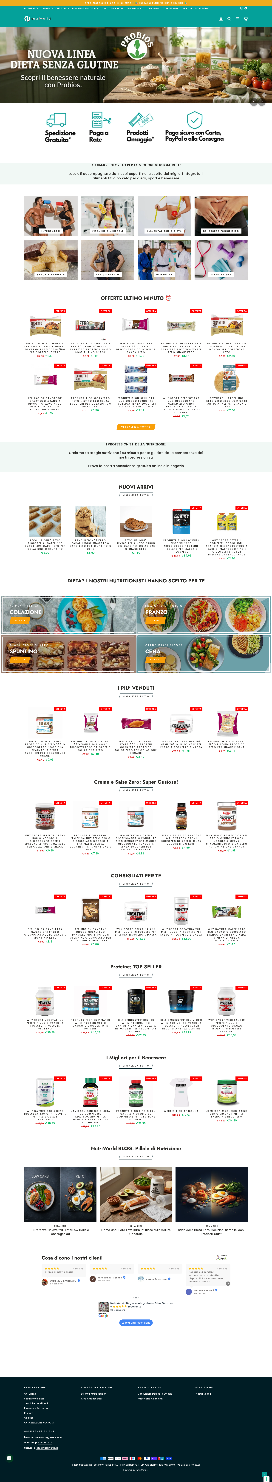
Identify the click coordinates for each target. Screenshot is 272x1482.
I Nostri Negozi (203, 1393)
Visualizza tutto (136, 426)
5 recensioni (152, 1293)
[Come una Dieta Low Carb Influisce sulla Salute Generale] (136, 1194)
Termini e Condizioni (36, 1403)
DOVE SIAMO (202, 8)
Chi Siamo (30, 1393)
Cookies (29, 1417)
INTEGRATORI (31, 8)
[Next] (262, 102)
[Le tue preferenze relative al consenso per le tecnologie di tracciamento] (266, 1479)
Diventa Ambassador (93, 1393)
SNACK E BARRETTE (112, 8)
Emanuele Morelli (155, 1290)
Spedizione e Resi (34, 1398)
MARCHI (187, 8)
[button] (44, 1283)
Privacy (28, 1413)
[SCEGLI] (68, 615)
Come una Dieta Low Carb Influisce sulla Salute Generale (136, 1232)
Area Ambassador (91, 1398)
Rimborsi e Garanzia (36, 1408)
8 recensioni (55, 1280)
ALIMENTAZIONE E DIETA (55, 8)
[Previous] (254, 102)
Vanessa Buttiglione (61, 1277)
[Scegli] (68, 654)
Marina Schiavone (108, 1279)
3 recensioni (200, 1280)
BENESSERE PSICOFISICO (85, 8)
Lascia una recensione (136, 1322)
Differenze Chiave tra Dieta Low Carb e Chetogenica (60, 1232)
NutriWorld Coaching (150, 1398)
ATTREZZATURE (171, 8)
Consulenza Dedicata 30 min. (155, 1393)
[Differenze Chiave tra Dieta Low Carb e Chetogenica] (60, 1194)
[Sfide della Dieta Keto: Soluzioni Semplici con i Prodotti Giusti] (212, 1194)
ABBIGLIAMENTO (135, 8)
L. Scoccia (199, 1277)
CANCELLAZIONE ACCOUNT (39, 1422)
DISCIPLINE (154, 8)
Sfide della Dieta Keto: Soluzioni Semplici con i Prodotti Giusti (211, 1232)
